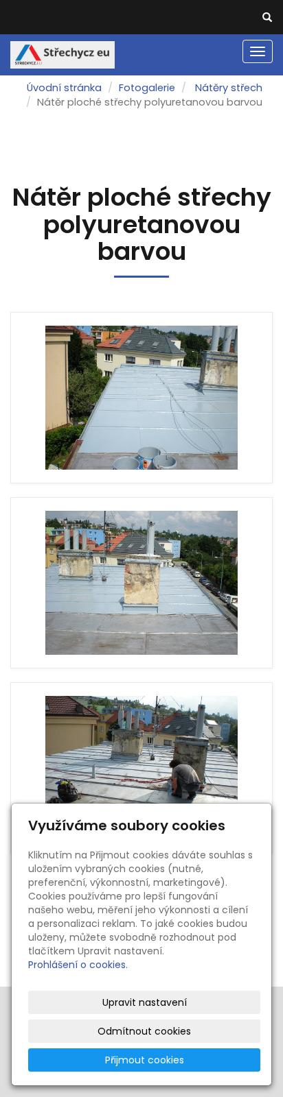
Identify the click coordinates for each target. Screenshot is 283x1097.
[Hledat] (267, 17)
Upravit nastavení (144, 1002)
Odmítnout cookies (144, 1031)
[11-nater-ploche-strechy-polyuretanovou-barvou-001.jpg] (141, 768)
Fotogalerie (147, 88)
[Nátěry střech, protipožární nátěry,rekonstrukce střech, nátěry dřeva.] (62, 54)
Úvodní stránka (64, 88)
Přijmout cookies (144, 1060)
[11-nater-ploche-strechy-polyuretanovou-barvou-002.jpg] (141, 582)
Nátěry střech (228, 88)
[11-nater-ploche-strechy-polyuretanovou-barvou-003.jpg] (141, 397)
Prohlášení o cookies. (78, 965)
